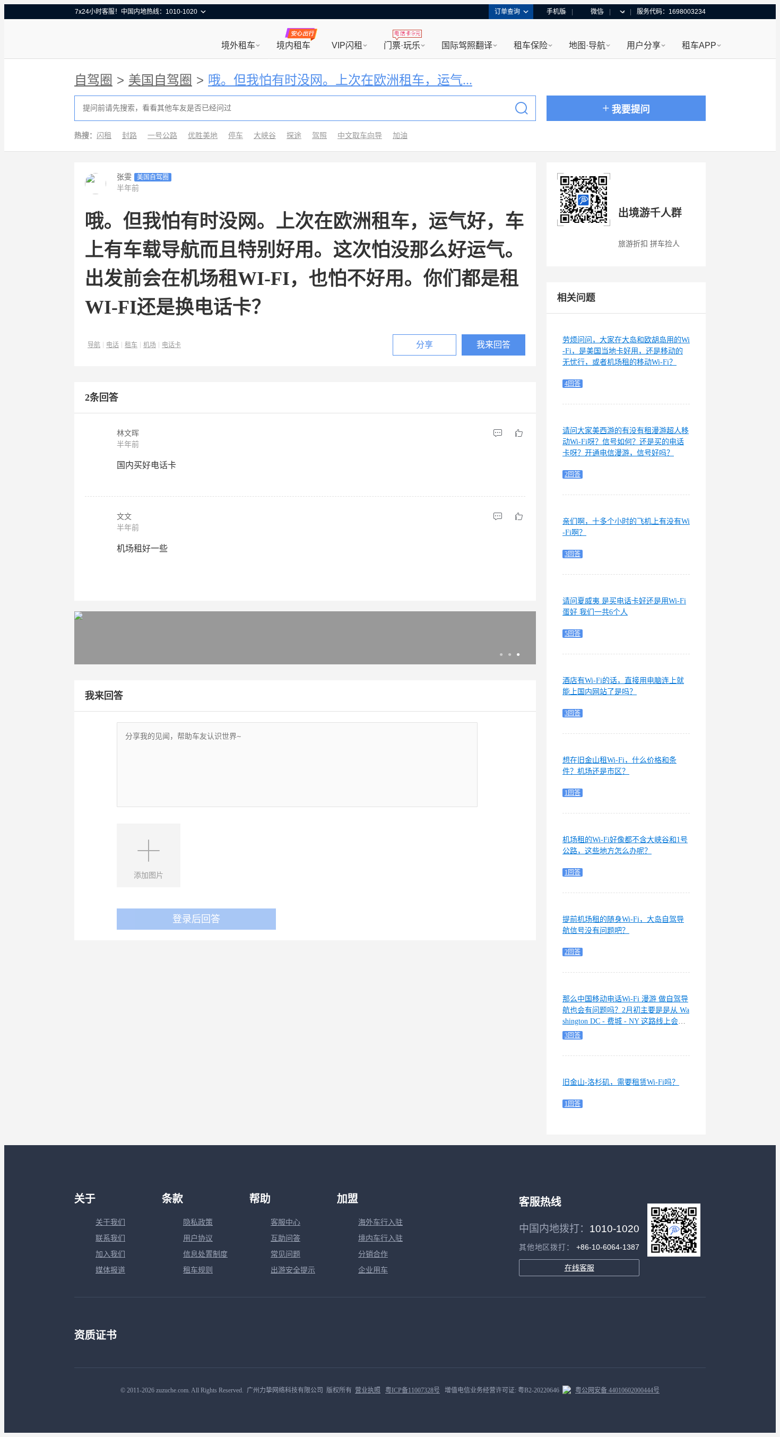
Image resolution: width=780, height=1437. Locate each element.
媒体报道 (110, 1270)
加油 (400, 136)
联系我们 (110, 1238)
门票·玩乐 (402, 45)
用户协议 (198, 1238)
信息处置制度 (205, 1254)
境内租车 (293, 45)
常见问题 (285, 1254)
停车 (235, 136)
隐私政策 (198, 1222)
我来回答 (493, 344)
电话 (112, 345)
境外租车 (238, 45)
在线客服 (579, 1267)
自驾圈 (93, 80)
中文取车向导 (359, 136)
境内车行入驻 (380, 1238)
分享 (424, 344)
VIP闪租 (347, 45)
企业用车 (373, 1270)
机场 (149, 345)
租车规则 (198, 1270)
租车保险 (531, 45)
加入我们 (110, 1254)
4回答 (572, 383)
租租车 (88, 40)
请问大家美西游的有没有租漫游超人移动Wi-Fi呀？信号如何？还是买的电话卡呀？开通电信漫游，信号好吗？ (625, 442)
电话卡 (171, 345)
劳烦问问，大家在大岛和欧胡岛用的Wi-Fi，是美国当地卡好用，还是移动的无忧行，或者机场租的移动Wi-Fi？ (626, 351)
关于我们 (110, 1222)
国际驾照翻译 (466, 45)
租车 (131, 345)
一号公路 (162, 136)
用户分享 (644, 45)
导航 (94, 345)
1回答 (572, 793)
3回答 (572, 554)
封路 (129, 136)
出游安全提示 (293, 1270)
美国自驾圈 (160, 80)
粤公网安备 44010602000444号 (617, 1390)
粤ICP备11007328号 (412, 1390)
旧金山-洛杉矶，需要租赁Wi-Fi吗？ (620, 1082)
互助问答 (285, 1238)
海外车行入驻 (380, 1222)
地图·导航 (587, 45)
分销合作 (373, 1254)
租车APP (699, 45)
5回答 (572, 633)
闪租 (104, 136)
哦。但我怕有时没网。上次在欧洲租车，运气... (340, 80)
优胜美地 (203, 136)
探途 (294, 136)
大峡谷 (265, 136)
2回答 (572, 474)
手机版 (556, 11)
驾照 (319, 136)
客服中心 (285, 1222)
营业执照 (367, 1390)
